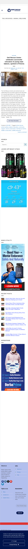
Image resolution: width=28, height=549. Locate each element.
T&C (18, 475)
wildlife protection (16, 130)
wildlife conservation (6, 130)
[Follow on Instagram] (5, 481)
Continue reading (14, 120)
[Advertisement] (14, 38)
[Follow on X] (8, 481)
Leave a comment (22, 132)
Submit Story (6, 497)
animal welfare (5, 127)
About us (19, 469)
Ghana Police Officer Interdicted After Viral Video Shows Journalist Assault (15, 304)
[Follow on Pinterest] (11, 481)
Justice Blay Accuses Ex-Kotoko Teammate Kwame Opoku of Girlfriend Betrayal (15, 329)
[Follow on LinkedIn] (2, 484)
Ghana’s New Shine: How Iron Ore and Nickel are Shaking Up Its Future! (15, 299)
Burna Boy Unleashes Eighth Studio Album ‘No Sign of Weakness (14, 308)
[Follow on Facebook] (2, 481)
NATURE (14, 55)
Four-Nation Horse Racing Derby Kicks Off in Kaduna (15, 313)
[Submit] (25, 144)
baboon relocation (13, 127)
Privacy (19, 472)
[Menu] (2, 10)
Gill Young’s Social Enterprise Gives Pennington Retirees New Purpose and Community (15, 319)
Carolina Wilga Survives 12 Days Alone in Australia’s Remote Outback (15, 335)
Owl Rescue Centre (21, 128)
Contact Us (5, 494)
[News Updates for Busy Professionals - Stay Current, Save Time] (14, 10)
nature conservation (11, 128)
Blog (4, 492)
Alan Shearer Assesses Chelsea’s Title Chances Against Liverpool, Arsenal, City (15, 324)
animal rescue (19, 125)
